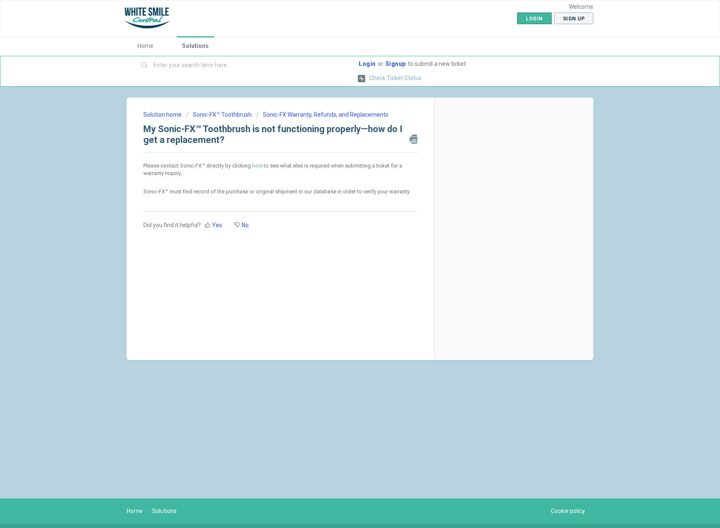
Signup (395, 63)
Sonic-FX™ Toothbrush (222, 114)
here (257, 166)
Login (367, 63)
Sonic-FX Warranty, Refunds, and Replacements (325, 114)
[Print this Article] (414, 139)
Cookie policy (568, 511)
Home (145, 46)
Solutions (195, 46)
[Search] (144, 65)
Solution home (163, 114)
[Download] (344, 156)
